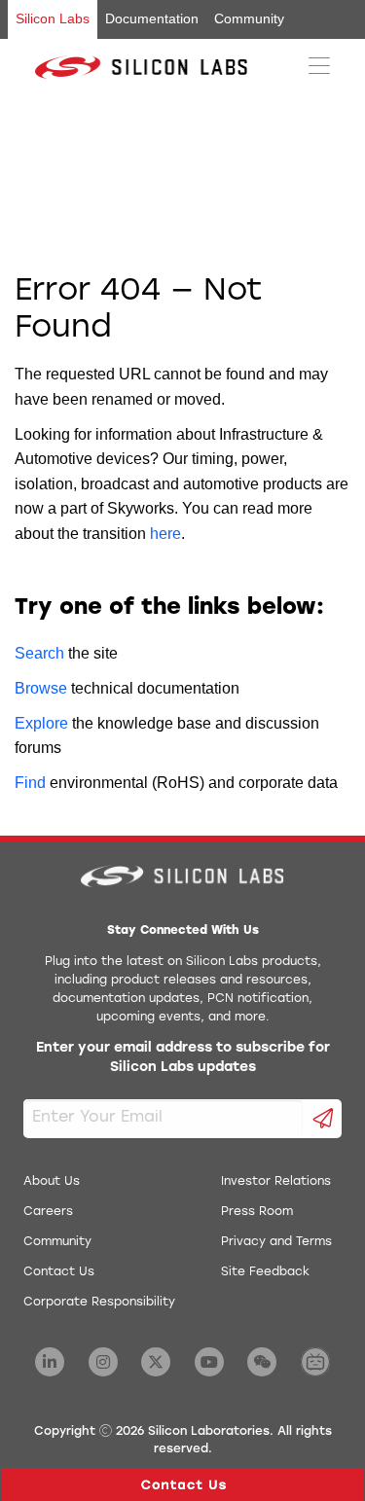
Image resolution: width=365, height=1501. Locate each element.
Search (39, 653)
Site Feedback (265, 1272)
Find (30, 782)
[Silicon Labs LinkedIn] (49, 1361)
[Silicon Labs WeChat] (261, 1361)
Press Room (257, 1212)
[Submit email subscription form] (323, 1118)
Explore (41, 723)
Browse (41, 688)
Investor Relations (276, 1182)
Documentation (152, 18)
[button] (183, 1484)
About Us (51, 1182)
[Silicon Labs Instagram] (103, 1361)
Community (249, 18)
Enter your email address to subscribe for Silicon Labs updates (183, 1058)
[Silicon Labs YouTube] (209, 1361)
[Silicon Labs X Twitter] (155, 1361)
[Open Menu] (319, 64)
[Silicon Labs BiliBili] (315, 1361)
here (165, 533)
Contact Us (58, 1272)
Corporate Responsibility (99, 1302)
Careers (48, 1212)
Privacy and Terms (276, 1242)
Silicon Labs (53, 18)
